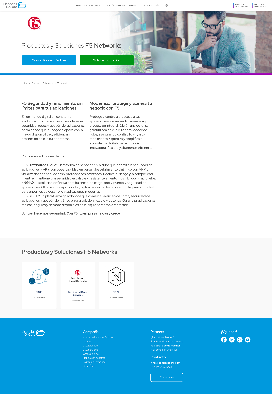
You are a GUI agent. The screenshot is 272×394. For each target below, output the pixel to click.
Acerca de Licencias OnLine (98, 337)
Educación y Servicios (114, 5)
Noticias (87, 341)
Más (157, 5)
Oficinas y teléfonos (161, 366)
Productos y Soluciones (88, 5)
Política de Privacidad (94, 361)
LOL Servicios (90, 349)
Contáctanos (167, 377)
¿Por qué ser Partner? (162, 337)
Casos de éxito (91, 353)
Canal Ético (89, 366)
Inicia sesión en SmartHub (164, 349)
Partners (133, 5)
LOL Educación (91, 345)
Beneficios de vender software (166, 341)
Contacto (146, 5)
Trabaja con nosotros (94, 357)
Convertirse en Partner (49, 60)
